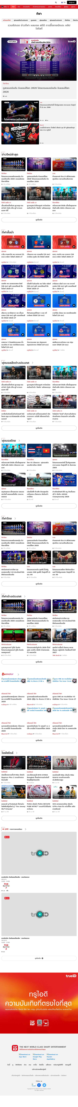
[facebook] (39, 1085)
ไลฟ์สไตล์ (7, 753)
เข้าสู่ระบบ (71, 2)
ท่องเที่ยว (58, 7)
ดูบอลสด (33, 20)
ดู (12, 1065)
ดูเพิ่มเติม (39, 219)
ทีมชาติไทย (56, 202)
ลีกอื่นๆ (3, 411)
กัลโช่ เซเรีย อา (6, 202)
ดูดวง (73, 7)
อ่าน (5, 7)
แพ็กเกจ (48, 1065)
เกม (30, 1065)
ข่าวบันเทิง (26, 7)
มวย (54, 173)
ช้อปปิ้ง (41, 1065)
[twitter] (44, 1085)
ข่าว (19, 7)
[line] (34, 1085)
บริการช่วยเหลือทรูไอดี (39, 1069)
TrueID (5, 2)
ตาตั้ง (35, 1065)
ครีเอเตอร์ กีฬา (6, 693)
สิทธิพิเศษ (19, 1065)
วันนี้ (8, 1065)
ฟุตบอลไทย (43, 20)
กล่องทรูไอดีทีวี (58, 1065)
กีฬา (13, 7)
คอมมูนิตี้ (68, 1065)
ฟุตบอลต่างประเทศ (56, 20)
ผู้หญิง (66, 7)
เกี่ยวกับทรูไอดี (16, 1075)
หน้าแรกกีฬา (7, 20)
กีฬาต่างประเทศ (11, 596)
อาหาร (50, 7)
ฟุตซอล (55, 459)
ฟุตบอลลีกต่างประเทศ (21, 20)
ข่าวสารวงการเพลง (39, 7)
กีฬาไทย (67, 20)
